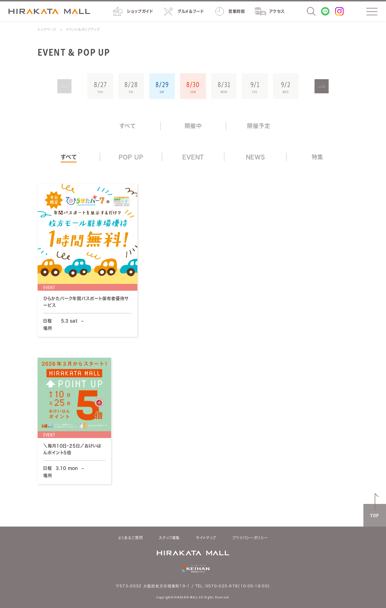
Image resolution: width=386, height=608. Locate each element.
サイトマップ (206, 538)
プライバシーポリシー (250, 538)
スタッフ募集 (169, 538)
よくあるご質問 (130, 538)
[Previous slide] (64, 86)
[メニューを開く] (372, 11)
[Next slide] (322, 86)
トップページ (47, 29)
